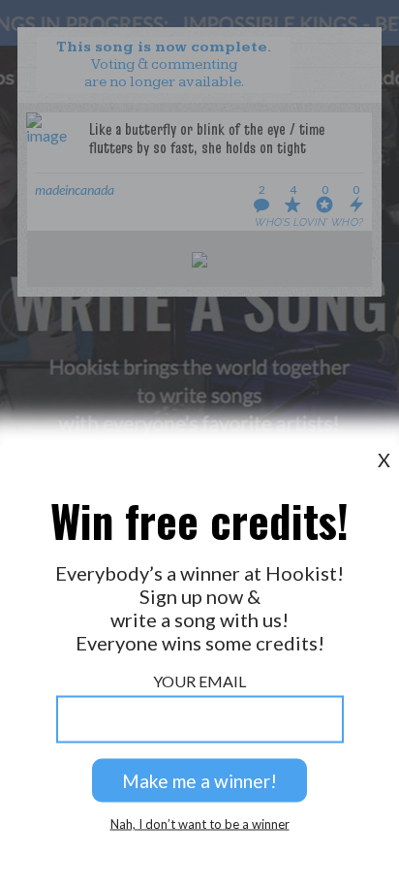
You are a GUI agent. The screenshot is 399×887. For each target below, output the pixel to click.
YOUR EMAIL (199, 681)
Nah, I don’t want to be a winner (200, 824)
